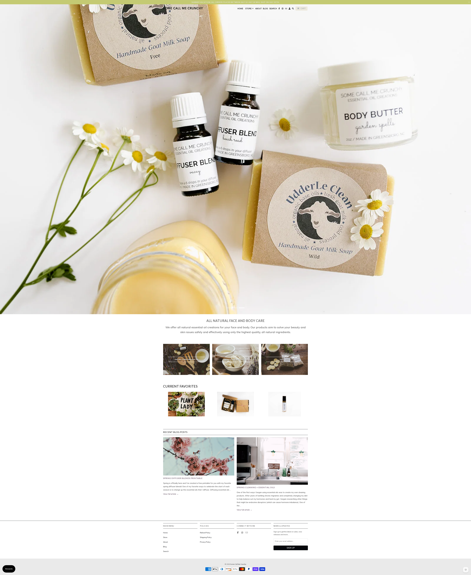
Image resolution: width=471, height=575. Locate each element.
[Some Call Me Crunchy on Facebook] (238, 532)
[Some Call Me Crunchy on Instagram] (242, 532)
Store (165, 537)
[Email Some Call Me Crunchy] (247, 532)
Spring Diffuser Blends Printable (183, 478)
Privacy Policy (205, 542)
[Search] (293, 9)
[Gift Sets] (235, 405)
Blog (165, 547)
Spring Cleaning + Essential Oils (256, 487)
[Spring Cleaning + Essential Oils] (272, 461)
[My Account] (290, 9)
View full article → (170, 494)
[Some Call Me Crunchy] (173, 8)
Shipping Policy (206, 537)
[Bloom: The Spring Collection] (186, 405)
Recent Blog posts (175, 432)
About (165, 542)
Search (166, 551)
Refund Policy (205, 533)
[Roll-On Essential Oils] (284, 405)
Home (165, 533)
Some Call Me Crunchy (238, 564)
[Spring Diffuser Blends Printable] (198, 456)
